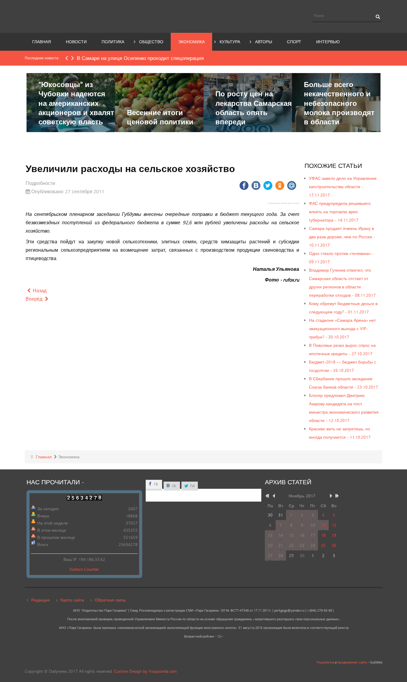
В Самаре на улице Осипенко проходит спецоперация (140, 58)
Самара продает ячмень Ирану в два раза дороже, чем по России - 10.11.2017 (342, 236)
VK (173, 485)
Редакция (40, 600)
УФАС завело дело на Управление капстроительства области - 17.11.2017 (343, 186)
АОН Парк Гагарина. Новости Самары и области (79, 15)
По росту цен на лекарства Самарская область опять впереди (253, 107)
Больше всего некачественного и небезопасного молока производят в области (339, 103)
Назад (39, 290)
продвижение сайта (352, 662)
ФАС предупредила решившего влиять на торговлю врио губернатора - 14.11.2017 (340, 211)
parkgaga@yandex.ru (289, 610)
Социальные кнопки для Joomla (283, 203)
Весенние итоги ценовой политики (160, 117)
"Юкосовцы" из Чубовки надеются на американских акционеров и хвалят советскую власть (76, 103)
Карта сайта (72, 600)
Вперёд (35, 298)
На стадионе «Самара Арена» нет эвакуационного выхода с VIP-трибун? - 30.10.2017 (342, 328)
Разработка (325, 662)
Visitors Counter (84, 569)
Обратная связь (110, 600)
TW (192, 485)
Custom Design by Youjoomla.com (145, 671)
